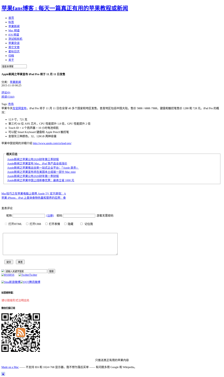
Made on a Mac (10, 367)
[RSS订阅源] (2, 271)
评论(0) (5, 92)
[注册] (50, 215)
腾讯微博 (34, 282)
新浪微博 (14, 282)
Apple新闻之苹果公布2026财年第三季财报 (33, 159)
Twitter (33, 274)
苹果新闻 (15, 82)
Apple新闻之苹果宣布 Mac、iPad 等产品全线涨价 (37, 163)
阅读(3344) (7, 96)
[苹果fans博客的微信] (20, 350)
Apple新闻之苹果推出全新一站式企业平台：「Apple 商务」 (43, 167)
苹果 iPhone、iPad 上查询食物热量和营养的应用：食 (33, 197)
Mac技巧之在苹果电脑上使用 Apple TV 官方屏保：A (33, 193)
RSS (11, 274)
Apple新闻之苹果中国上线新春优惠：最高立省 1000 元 (40, 180)
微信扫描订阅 (8, 308)
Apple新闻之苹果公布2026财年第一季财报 (33, 176)
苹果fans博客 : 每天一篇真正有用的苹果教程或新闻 (64, 8)
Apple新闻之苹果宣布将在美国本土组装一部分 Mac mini (41, 171)
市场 (11, 104)
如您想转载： (8, 292)
